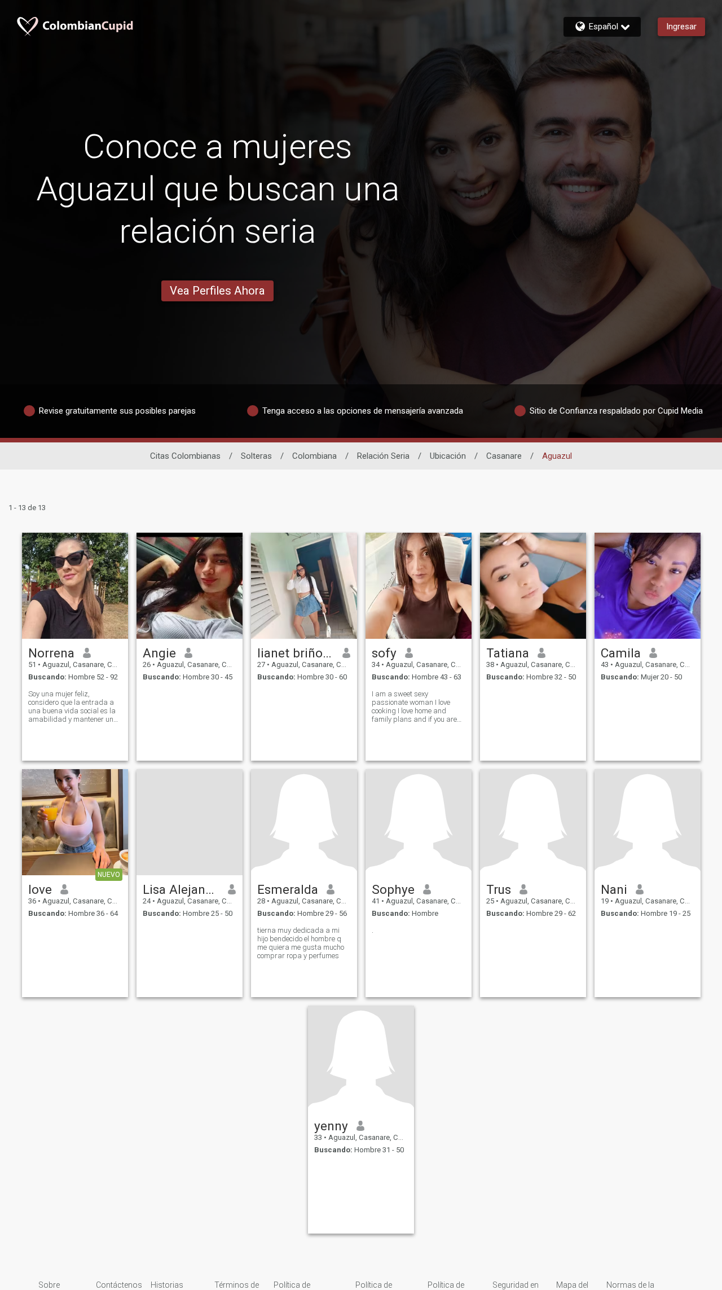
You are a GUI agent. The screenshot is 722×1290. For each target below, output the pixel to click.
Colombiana (314, 456)
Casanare (504, 456)
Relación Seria (383, 456)
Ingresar (681, 26)
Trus (498, 889)
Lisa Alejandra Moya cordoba (181, 889)
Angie (159, 653)
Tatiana (507, 653)
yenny (331, 1125)
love (40, 889)
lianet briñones (295, 653)
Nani (614, 889)
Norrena (51, 653)
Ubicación (448, 456)
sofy (384, 653)
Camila (621, 653)
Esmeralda (287, 889)
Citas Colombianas (185, 456)
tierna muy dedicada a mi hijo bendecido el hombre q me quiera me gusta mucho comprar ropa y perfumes (300, 943)
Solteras (256, 456)
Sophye (393, 889)
